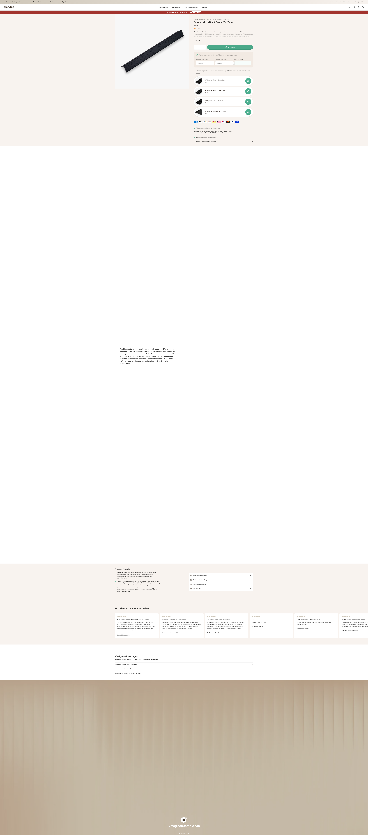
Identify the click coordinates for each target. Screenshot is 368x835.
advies (198, 73)
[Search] (354, 7)
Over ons (350, 2)
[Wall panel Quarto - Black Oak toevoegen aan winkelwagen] (248, 91)
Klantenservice (334, 2)
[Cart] (363, 7)
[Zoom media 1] (152, 51)
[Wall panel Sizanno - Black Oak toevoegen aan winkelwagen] (248, 112)
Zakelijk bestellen (359, 2)
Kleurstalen (343, 2)
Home (196, 19)
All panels (202, 19)
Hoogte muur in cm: (221, 59)
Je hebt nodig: (238, 59)
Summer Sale (196, 12)
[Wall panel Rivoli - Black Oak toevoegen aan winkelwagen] (248, 102)
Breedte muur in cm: (202, 59)
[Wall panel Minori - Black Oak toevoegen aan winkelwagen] (248, 81)
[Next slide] (250, 626)
